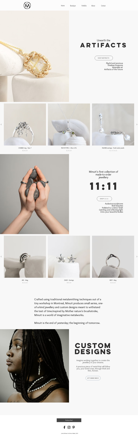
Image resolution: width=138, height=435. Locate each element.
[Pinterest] (74, 427)
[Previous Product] (1, 124)
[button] (69, 420)
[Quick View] (25, 124)
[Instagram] (69, 427)
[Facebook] (64, 427)
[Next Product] (137, 124)
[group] (69, 127)
